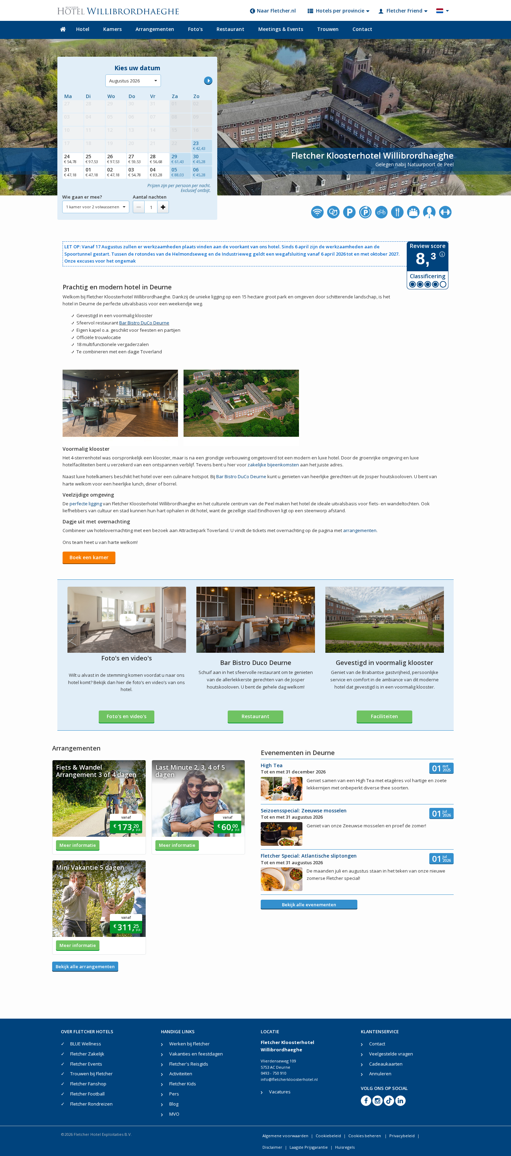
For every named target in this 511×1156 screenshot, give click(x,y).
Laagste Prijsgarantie (309, 1147)
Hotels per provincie (340, 10)
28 (156, 158)
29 (177, 158)
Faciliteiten (384, 716)
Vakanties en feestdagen (196, 1054)
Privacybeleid (402, 1135)
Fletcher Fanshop (88, 1084)
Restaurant (230, 29)
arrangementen (359, 530)
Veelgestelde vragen (391, 1054)
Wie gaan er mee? (82, 197)
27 (134, 158)
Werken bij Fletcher (189, 1044)
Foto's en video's (126, 716)
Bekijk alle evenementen (309, 904)
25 (92, 158)
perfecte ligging (86, 503)
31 (70, 171)
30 (199, 158)
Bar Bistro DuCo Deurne (144, 323)
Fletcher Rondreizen (91, 1104)
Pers (174, 1094)
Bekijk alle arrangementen (85, 966)
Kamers (112, 29)
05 (177, 171)
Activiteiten (180, 1073)
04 (156, 171)
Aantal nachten (150, 197)
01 (92, 171)
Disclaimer (272, 1147)
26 (113, 158)
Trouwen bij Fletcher (91, 1073)
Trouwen (328, 29)
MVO (174, 1114)
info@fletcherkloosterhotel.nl (289, 1079)
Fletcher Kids (182, 1084)
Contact (362, 29)
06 (199, 171)
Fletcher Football (87, 1094)
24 (70, 158)
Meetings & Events (280, 29)
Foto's (195, 29)
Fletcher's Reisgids (188, 1064)
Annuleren (380, 1073)
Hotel (82, 29)
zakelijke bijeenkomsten (273, 464)
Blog (173, 1104)
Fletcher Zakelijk (87, 1054)
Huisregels (345, 1147)
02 (113, 171)
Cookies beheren (365, 1135)
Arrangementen (155, 29)
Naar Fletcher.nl (276, 10)
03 (134, 171)
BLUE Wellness (85, 1044)
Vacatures (280, 1092)
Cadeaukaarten (386, 1064)
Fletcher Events (86, 1064)
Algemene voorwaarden (285, 1135)
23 (199, 145)
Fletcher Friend (404, 10)
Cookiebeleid (328, 1135)
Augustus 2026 (124, 81)
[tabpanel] (99, 807)
